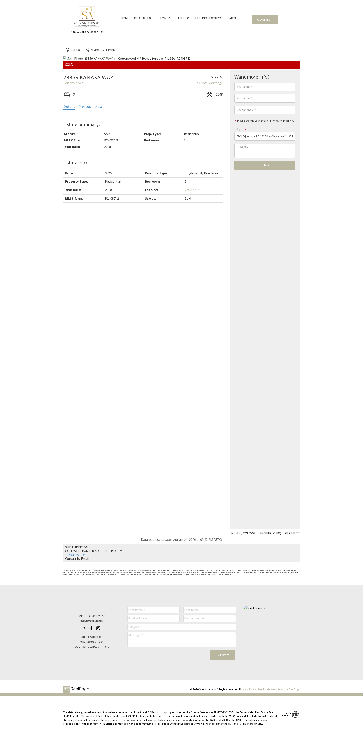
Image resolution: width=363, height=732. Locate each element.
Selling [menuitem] (182, 18)
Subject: (239, 129)
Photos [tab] (84, 106)
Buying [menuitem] (164, 18)
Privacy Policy (248, 689)
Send (265, 165)
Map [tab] (98, 106)
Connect (265, 20)
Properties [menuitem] (142, 18)
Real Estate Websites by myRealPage (279, 689)
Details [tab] (69, 106)
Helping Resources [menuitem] (209, 18)
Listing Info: (75, 162)
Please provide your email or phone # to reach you (265, 120)
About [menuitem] (234, 18)
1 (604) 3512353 (76, 555)
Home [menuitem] (125, 18)
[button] (265, 19)
